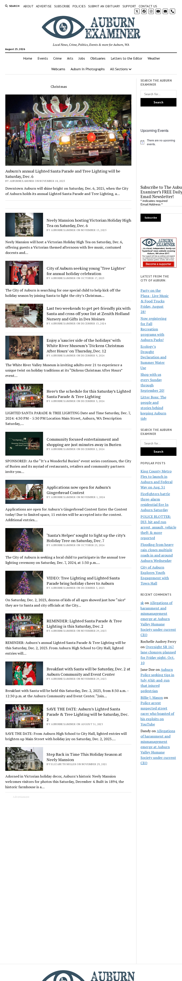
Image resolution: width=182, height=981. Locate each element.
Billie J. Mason (151, 697)
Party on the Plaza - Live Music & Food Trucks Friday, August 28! (154, 301)
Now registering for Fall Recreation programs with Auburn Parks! (153, 329)
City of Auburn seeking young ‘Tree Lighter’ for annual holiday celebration (86, 270)
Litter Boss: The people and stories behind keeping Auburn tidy (153, 408)
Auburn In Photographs (88, 69)
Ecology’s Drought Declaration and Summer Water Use (153, 357)
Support (129, 6)
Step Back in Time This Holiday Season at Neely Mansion (84, 757)
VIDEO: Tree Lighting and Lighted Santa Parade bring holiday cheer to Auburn (83, 580)
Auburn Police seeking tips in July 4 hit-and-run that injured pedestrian (157, 680)
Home (27, 58)
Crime (57, 58)
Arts (70, 58)
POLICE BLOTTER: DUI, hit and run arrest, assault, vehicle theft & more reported (158, 527)
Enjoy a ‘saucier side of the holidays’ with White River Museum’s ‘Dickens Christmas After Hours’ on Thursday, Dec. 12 (85, 346)
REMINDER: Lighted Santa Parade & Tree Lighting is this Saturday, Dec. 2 (84, 623)
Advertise (44, 6)
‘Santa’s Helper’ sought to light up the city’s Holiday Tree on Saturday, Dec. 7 (86, 538)
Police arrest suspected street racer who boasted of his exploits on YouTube (157, 713)
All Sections (119, 69)
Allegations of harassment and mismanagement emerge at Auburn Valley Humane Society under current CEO (158, 618)
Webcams (58, 69)
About (28, 6)
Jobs (82, 58)
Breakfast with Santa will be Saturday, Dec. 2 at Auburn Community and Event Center (88, 671)
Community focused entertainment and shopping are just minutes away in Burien (84, 441)
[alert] (158, 142)
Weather (154, 58)
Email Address (151, 204)
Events (43, 58)
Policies (79, 6)
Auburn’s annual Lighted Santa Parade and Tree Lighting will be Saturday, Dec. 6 (62, 173)
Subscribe (62, 6)
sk (142, 602)
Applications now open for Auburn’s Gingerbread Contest (79, 489)
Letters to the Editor (126, 58)
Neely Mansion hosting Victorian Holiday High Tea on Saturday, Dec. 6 (89, 222)
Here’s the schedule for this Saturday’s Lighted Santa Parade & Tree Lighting (89, 393)
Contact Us (148, 6)
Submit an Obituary (104, 6)
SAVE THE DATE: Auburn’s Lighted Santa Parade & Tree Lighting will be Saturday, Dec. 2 (87, 714)
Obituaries (97, 58)
